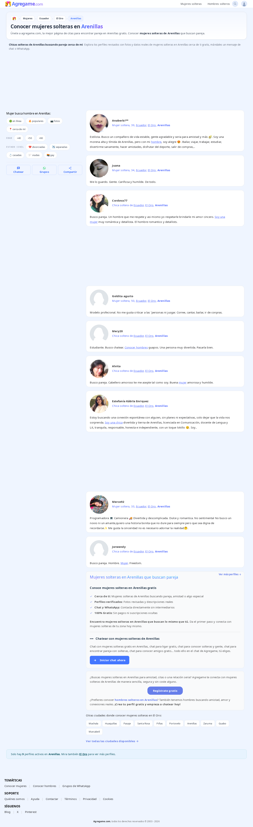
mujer (183, 382)
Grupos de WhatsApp (76, 786)
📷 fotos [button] (55, 121)
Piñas (160, 723)
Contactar (52, 799)
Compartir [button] (70, 172)
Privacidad (90, 799)
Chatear (18, 172)
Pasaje (127, 723)
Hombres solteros (219, 4)
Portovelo (174, 723)
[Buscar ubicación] (235, 3)
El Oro (152, 125)
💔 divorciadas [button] (37, 147)
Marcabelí (94, 731)
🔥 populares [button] (36, 121)
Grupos (44, 172)
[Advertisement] (117, 81)
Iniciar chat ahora (109, 660)
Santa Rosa (143, 723)
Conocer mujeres (15, 786)
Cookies (108, 799)
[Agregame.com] (14, 18)
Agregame (27, 4)
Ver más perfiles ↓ (230, 574)
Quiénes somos (14, 799)
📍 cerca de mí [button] (17, 129)
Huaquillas (111, 723)
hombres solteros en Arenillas (136, 700)
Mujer (124, 563)
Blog (7, 812)
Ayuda (35, 799)
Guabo (222, 723)
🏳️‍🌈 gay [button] (50, 155)
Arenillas (192, 723)
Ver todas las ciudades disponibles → (112, 741)
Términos (70, 799)
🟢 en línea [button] (15, 121)
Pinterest (30, 812)
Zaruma (207, 723)
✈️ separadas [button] (59, 147)
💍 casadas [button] (15, 155)
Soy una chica (114, 422)
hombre (156, 142)
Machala (93, 723)
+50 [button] (30, 138)
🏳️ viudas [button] (34, 155)
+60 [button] (41, 138)
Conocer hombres (136, 347)
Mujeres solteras (191, 4)
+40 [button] (19, 138)
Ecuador (141, 125)
